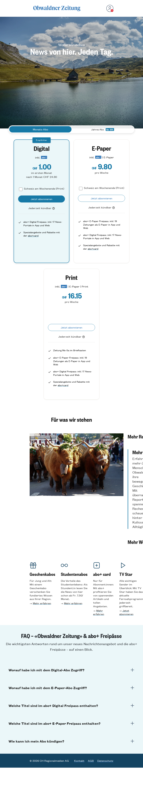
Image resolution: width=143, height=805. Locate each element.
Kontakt (79, 760)
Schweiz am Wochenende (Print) (44, 188)
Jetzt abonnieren (126, 612)
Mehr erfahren (42, 603)
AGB (91, 760)
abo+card (33, 235)
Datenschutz (105, 760)
